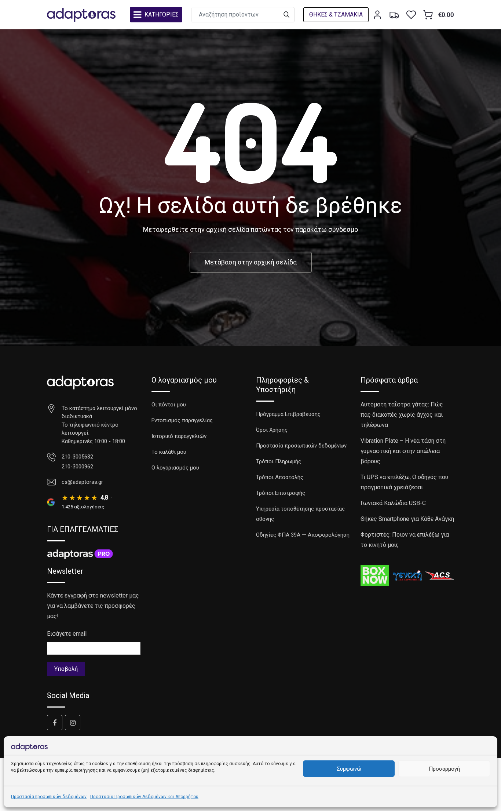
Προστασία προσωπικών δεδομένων (49, 796)
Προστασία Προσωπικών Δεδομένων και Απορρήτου (144, 796)
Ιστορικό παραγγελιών (178, 436)
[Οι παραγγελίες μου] (394, 15)
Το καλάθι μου (168, 452)
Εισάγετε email (67, 633)
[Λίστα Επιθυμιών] (411, 15)
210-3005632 (77, 456)
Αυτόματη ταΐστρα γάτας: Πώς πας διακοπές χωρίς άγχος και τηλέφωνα (402, 414)
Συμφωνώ (349, 769)
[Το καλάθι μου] (428, 15)
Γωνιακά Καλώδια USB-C (393, 503)
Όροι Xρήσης (272, 430)
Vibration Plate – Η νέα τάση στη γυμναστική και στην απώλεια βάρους (403, 451)
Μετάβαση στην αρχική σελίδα (251, 262)
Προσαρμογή (444, 769)
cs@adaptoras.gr (82, 482)
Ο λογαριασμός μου (175, 467)
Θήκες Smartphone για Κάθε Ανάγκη (407, 518)
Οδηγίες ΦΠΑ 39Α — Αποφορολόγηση (303, 534)
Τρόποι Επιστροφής (280, 493)
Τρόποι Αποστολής (279, 477)
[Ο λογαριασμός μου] (377, 15)
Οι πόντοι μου (168, 404)
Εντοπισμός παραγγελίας (182, 420)
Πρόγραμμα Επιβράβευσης (288, 414)
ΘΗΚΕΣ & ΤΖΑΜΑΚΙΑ (336, 14)
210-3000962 (77, 466)
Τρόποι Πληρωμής (278, 461)
